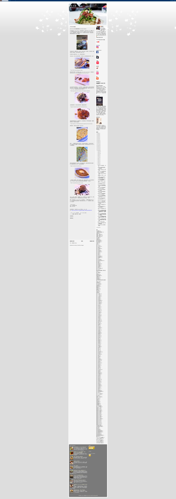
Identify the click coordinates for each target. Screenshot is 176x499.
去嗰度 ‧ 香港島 (98, 235)
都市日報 (97, 290)
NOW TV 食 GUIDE (99, 439)
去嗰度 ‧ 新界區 (98, 236)
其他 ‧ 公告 (97, 245)
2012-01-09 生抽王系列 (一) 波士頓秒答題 (102, 206)
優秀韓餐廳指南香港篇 (99, 435)
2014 (98, 147)
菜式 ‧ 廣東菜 (98, 379)
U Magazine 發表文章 (99, 441)
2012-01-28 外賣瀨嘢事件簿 (102, 171)
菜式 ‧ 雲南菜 (98, 366)
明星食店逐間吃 (98, 275)
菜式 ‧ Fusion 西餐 (99, 393)
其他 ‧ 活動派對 (98, 251)
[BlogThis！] (83, 212)
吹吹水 (97, 244)
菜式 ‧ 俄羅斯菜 (98, 333)
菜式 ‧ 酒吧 (97, 349)
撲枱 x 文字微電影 (98, 406)
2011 (98, 227)
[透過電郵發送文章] (80, 212)
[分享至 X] (84, 212)
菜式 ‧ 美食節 (98, 337)
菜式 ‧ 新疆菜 (98, 370)
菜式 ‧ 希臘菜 (98, 324)
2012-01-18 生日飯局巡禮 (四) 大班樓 (101, 192)
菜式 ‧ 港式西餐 (98, 359)
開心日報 (97, 395)
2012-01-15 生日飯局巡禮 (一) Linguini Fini (101, 198)
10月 (99, 153)
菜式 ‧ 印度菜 (98, 314)
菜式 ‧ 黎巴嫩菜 (98, 384)
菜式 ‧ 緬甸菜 (98, 383)
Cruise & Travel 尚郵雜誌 (99, 437)
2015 (98, 146)
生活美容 (97, 238)
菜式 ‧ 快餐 (97, 325)
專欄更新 (97, 289)
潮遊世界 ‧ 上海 (98, 407)
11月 (98, 152)
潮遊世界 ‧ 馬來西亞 (99, 418)
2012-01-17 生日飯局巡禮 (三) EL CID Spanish (101, 194)
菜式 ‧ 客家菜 (98, 334)
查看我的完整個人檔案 (99, 37)
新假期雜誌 (97, 404)
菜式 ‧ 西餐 (97, 322)
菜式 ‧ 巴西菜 (98, 299)
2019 (98, 141)
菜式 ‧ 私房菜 (98, 326)
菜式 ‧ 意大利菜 (98, 369)
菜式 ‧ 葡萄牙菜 (98, 372)
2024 (98, 135)
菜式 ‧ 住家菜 (98, 323)
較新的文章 (72, 241)
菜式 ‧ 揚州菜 (98, 358)
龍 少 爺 (73, 6)
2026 (98, 133)
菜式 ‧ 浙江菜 (98, 344)
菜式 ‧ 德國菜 (98, 380)
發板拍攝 (97, 292)
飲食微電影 (97, 401)
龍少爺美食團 (98, 429)
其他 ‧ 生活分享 (98, 246)
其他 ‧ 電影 (97, 262)
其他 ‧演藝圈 (98, 272)
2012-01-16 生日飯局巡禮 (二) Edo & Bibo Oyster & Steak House (102, 196)
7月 (98, 157)
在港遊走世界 (98, 239)
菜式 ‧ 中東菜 (98, 298)
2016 (98, 145)
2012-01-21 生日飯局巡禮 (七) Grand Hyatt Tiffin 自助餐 (102, 186)
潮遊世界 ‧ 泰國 (98, 415)
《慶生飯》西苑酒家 (76, 461)
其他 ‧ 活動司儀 (98, 250)
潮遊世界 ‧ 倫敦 (98, 414)
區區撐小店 (97, 288)
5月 (98, 159)
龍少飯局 (97, 428)
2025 (98, 134)
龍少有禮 (97, 427)
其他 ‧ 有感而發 (98, 248)
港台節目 (97, 291)
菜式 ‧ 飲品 (97, 368)
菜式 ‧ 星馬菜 (98, 335)
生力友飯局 (97, 237)
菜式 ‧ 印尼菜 (98, 313)
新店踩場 (97, 402)
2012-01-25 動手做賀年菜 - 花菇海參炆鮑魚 (102, 177)
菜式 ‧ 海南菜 (98, 345)
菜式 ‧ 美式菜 (98, 336)
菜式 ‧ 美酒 (97, 338)
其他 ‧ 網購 (97, 267)
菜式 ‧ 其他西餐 (98, 327)
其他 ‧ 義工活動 (98, 259)
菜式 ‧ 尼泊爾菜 (98, 312)
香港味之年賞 (98, 281)
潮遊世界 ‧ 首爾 (98, 413)
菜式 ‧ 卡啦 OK (98, 309)
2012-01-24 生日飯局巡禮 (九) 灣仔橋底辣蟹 (101, 179)
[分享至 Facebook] (85, 212)
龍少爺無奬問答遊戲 (99, 430)
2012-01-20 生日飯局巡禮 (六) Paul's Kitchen (101, 188)
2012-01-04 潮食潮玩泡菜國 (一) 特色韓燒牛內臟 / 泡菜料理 (102, 220)
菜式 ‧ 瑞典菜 (98, 371)
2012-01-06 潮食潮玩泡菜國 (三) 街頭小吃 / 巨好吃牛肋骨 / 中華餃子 (102, 214)
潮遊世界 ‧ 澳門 (98, 423)
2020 (98, 140)
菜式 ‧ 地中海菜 (98, 315)
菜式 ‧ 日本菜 (98, 301)
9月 (98, 154)
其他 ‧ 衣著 (97, 249)
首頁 (82, 241)
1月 (98, 164)
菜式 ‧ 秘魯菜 (98, 347)
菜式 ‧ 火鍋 (97, 304)
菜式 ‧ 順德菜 (98, 367)
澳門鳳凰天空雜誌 (98, 425)
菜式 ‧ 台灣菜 (98, 310)
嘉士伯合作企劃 (98, 405)
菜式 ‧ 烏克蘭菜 (98, 346)
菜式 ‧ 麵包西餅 (98, 390)
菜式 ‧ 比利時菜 (98, 303)
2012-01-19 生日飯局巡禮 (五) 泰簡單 (101, 190)
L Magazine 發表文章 (99, 438)
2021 (98, 139)
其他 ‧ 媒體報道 (98, 257)
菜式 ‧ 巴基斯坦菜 (98, 300)
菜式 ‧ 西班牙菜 (98, 321)
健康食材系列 (98, 286)
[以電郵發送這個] (82, 212)
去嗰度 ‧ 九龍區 (98, 234)
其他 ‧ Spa (97, 269)
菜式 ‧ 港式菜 (98, 360)
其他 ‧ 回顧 (97, 247)
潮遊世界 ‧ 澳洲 (98, 424)
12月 (99, 151)
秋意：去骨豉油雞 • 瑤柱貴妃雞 (78, 456)
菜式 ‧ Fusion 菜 (98, 394)
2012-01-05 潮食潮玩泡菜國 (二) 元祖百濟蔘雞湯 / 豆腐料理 (102, 217)
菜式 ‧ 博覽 (97, 357)
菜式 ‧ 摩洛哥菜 (98, 381)
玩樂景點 (97, 276)
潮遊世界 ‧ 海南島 (98, 416)
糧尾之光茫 (97, 436)
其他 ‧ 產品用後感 (98, 256)
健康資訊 (97, 287)
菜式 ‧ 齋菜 (97, 389)
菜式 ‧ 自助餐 (98, 320)
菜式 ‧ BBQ (97, 392)
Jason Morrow (89, 495)
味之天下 (97, 273)
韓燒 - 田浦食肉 (76, 465)
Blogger (95, 495)
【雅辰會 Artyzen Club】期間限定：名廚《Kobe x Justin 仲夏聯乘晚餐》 (79, 452)
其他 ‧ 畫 (97, 258)
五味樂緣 (97, 233)
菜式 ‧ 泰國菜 (98, 343)
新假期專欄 (97, 403)
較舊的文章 (92, 241)
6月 (98, 158)
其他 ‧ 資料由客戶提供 (99, 260)
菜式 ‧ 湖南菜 (98, 361)
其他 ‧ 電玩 (97, 261)
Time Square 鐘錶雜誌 (99, 440)
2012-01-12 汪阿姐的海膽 (101, 201)
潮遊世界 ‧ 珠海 (98, 417)
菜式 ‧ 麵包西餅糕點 (99, 391)
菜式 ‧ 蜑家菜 (98, 378)
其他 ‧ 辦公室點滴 (98, 268)
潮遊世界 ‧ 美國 (98, 412)
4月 (98, 160)
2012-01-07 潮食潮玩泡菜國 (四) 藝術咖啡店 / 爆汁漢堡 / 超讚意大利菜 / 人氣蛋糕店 (102, 211)
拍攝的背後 (97, 274)
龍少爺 (102, 26)
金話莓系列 (97, 277)
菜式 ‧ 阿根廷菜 (98, 332)
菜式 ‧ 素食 (97, 348)
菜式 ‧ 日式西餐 (98, 302)
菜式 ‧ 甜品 (97, 355)
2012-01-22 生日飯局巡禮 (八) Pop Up (101, 183)
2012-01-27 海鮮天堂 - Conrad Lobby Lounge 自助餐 (102, 173)
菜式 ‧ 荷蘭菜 (98, 356)
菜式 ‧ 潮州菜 (98, 382)
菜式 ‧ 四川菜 (98, 311)
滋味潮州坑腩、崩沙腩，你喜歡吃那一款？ (80, 470)
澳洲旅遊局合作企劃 (99, 426)
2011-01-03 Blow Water (101, 221)
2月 (98, 163)
